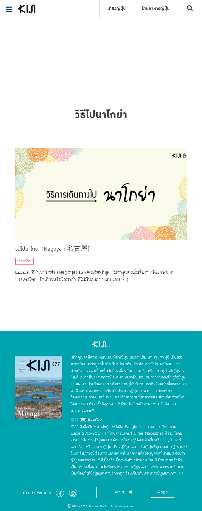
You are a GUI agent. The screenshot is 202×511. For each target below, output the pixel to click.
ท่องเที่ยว (24, 261)
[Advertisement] (101, 39)
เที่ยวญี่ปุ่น (117, 8)
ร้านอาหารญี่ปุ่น (156, 8)
